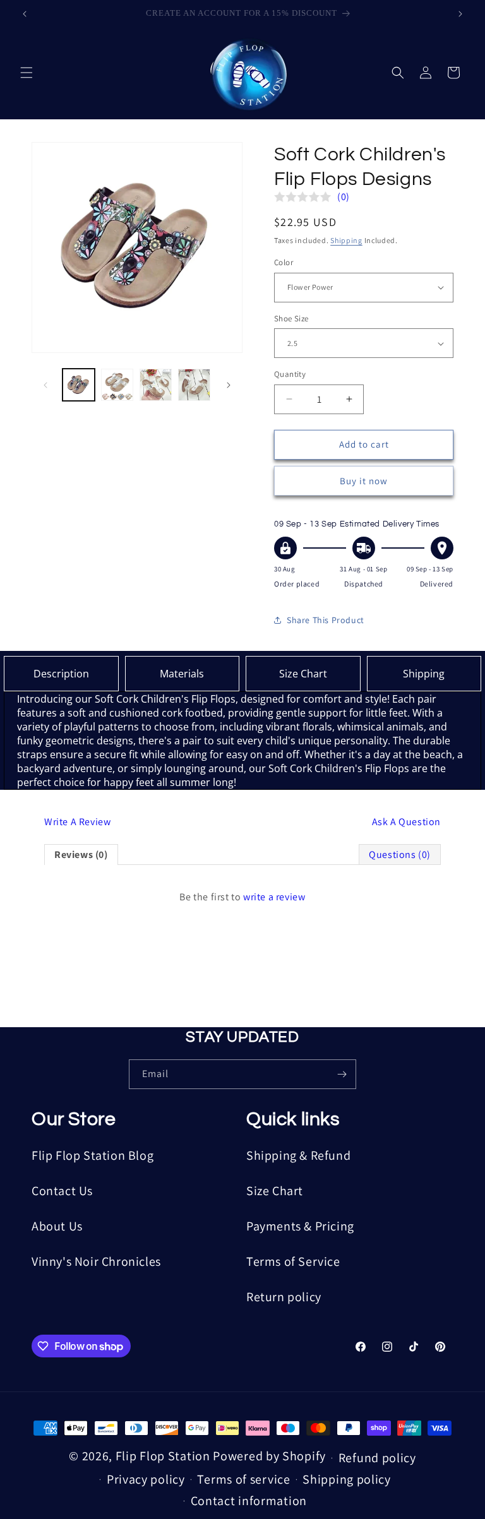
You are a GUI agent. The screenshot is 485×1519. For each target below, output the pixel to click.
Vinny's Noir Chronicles (96, 1261)
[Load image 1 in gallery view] (79, 385)
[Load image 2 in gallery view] (117, 385)
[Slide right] (228, 385)
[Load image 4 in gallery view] (156, 385)
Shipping (346, 240)
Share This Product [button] (325, 620)
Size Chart (303, 674)
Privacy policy (146, 1479)
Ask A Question (406, 821)
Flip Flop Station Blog (92, 1155)
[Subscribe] (342, 1074)
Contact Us (62, 1190)
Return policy (283, 1297)
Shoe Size (291, 318)
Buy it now (364, 481)
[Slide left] (45, 385)
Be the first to (242, 896)
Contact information (249, 1500)
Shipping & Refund (298, 1155)
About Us (57, 1226)
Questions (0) (400, 854)
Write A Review (77, 821)
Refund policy (377, 1458)
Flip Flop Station (164, 1456)
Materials (182, 674)
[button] (26, 72)
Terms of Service (293, 1261)
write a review (274, 896)
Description (61, 674)
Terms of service (243, 1479)
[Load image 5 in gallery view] (194, 385)
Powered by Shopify (269, 1456)
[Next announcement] (460, 14)
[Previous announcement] (25, 14)
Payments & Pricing (300, 1226)
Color (283, 262)
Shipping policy (346, 1479)
